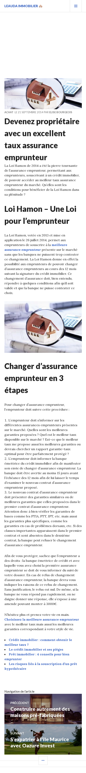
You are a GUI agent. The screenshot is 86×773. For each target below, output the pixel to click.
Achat (8, 112)
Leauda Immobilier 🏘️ (23, 6)
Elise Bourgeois (60, 112)
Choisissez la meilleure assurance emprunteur (41, 619)
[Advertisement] (43, 42)
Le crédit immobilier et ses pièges (36, 649)
